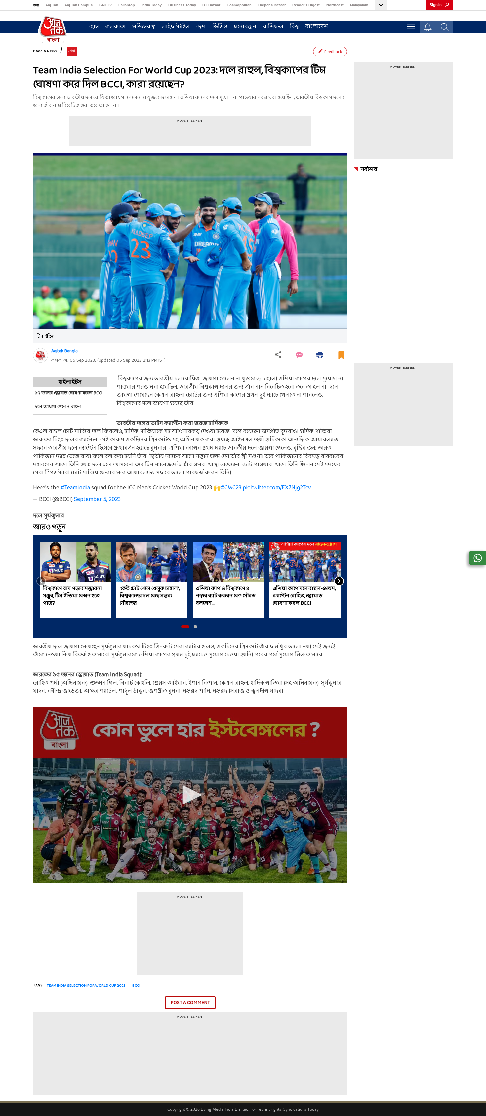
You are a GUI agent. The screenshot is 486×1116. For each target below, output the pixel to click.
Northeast (335, 5)
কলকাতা (115, 27)
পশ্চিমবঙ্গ (143, 27)
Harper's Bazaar (272, 5)
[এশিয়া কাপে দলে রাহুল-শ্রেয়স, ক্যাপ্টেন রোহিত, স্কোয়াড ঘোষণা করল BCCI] (305, 562)
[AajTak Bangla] (52, 29)
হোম (94, 27)
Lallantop (126, 5)
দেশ (201, 27)
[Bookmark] (341, 358)
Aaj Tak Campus (78, 5)
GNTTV (105, 5)
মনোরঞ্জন (245, 27)
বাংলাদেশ (316, 26)
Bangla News (45, 51)
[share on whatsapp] (477, 558)
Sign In (436, 5)
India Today (152, 5)
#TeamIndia (75, 488)
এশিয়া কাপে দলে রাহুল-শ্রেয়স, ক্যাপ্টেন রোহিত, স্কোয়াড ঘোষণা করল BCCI (304, 596)
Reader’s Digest (306, 5)
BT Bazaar (211, 5)
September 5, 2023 (97, 499)
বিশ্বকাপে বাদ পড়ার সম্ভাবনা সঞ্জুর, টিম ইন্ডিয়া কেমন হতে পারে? (72, 596)
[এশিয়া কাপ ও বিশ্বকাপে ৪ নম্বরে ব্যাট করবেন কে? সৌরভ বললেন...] (228, 562)
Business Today (182, 5)
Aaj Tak (51, 5)
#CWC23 (231, 488)
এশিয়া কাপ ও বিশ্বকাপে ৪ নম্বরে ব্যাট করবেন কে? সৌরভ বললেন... (226, 596)
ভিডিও (219, 27)
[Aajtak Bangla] (40, 355)
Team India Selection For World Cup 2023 (86, 986)
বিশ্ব (294, 27)
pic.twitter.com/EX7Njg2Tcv (277, 488)
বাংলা (36, 5)
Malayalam (359, 5)
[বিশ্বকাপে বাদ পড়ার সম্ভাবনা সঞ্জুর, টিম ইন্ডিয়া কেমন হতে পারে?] (75, 562)
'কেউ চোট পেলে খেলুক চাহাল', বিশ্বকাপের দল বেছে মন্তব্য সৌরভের (150, 596)
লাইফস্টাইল (176, 27)
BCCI (136, 986)
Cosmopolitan (239, 5)
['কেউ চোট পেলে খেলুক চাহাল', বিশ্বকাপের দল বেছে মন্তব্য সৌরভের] (152, 562)
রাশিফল (273, 27)
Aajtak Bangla (64, 351)
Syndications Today (301, 1109)
